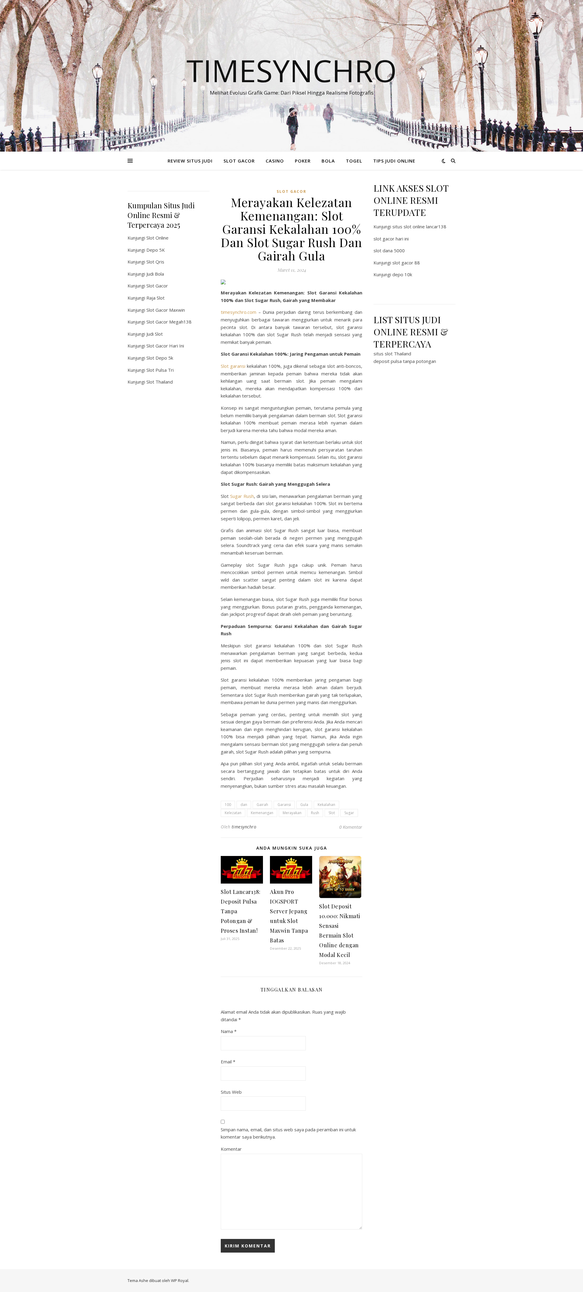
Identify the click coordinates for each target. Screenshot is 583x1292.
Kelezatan (233, 812)
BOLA (328, 161)
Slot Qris (155, 262)
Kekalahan (326, 804)
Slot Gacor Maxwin (165, 310)
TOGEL (354, 161)
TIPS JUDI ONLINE (394, 161)
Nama (229, 1031)
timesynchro (244, 827)
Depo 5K (155, 250)
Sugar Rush (242, 496)
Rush (315, 812)
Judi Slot (154, 334)
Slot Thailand (159, 382)
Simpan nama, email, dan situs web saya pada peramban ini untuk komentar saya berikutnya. (288, 1133)
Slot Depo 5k (159, 358)
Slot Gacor (157, 286)
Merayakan (292, 812)
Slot (332, 812)
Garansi (284, 804)
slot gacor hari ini (391, 239)
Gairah (262, 804)
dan (243, 804)
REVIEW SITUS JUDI (190, 161)
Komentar (231, 1149)
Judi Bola (155, 274)
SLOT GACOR (239, 161)
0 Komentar (350, 827)
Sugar (349, 812)
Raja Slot (155, 298)
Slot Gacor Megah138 (169, 322)
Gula (304, 804)
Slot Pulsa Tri (160, 370)
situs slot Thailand (392, 354)
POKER (303, 161)
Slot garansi (233, 366)
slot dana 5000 (389, 250)
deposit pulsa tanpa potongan (404, 361)
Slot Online (157, 238)
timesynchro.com (238, 312)
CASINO (275, 161)
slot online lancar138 (425, 226)
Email (228, 1062)
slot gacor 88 (406, 263)
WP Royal (179, 1280)
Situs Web (231, 1092)
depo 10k (402, 274)
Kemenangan (262, 812)
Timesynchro (291, 70)
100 (228, 804)
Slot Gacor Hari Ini (165, 346)
